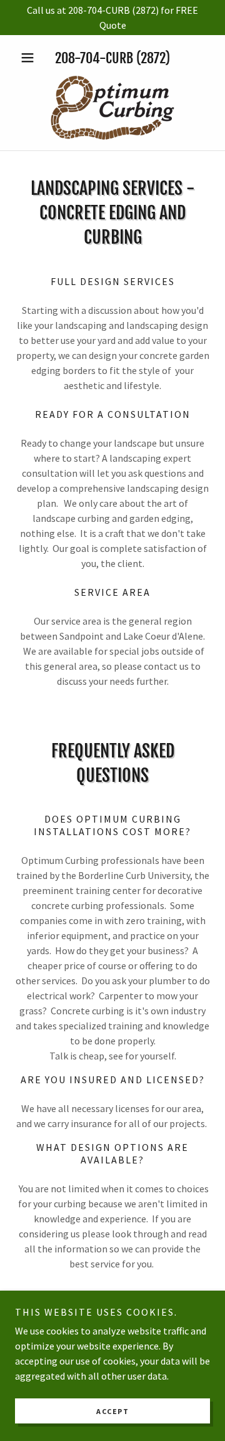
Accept (112, 1411)
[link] (112, 107)
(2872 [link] (150, 57)
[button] (29, 57)
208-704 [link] (77, 57)
